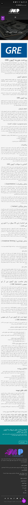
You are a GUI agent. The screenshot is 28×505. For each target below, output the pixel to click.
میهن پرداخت (24, 414)
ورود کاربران (24, 483)
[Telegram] (26, 2)
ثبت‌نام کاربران (23, 481)
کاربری (3, 18)
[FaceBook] (18, 2)
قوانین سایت (23, 485)
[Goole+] (14, 498)
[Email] (14, 2)
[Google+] (20, 2)
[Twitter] (16, 2)
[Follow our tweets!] (17, 498)
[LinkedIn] (22, 2)
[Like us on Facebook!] (20, 498)
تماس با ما (24, 488)
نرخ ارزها (24, 492)
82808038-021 (19, 5)
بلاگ (25, 490)
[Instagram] (24, 2)
